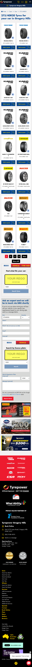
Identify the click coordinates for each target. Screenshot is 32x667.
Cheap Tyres (5, 630)
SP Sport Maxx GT (8, 184)
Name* (4, 320)
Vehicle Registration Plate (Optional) (9, 375)
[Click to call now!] (18, 2)
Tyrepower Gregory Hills (17, 5)
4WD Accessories (6, 591)
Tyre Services (5, 599)
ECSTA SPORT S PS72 (8, 126)
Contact (4, 608)
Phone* (11, 326)
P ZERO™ (23, 244)
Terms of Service (16, 394)
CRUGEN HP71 (8, 69)
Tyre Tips (4, 581)
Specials (4, 606)
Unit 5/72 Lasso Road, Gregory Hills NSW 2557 (16, 530)
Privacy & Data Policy (11, 659)
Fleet (3, 612)
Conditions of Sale (21, 659)
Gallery (4, 616)
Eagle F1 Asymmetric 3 (8, 155)
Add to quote (6, 47)
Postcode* (5, 336)
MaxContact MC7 (8, 244)
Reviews (4, 618)
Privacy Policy (5, 394)
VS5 (8, 213)
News (4, 614)
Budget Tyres (5, 628)
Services (4, 589)
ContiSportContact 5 (24, 214)
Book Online (6, 610)
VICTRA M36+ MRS (24, 184)
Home (4, 11)
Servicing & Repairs (7, 597)
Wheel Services (6, 601)
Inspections (5, 595)
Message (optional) (7, 381)
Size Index (4, 624)
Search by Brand (6, 577)
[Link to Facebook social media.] (16, 663)
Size (3, 315)
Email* (4, 331)
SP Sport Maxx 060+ (24, 154)
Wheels (4, 583)
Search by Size (6, 575)
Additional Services (7, 603)
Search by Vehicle (6, 573)
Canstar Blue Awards (7, 626)
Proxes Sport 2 (8, 41)
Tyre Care (4, 579)
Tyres (3, 571)
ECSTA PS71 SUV (8, 97)
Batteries (4, 593)
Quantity (23, 315)
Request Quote (8, 398)
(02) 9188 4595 (10, 534)
